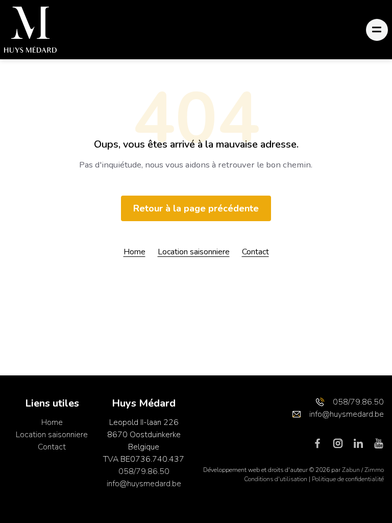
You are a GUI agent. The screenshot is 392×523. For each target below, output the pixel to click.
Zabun (351, 470)
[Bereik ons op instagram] (342, 442)
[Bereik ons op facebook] (321, 442)
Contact (255, 251)
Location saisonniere (194, 251)
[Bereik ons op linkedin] (362, 442)
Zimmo (374, 470)
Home (134, 251)
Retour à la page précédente (196, 208)
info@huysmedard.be (144, 483)
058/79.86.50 (143, 471)
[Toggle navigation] (377, 30)
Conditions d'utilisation (276, 479)
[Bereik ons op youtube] (379, 442)
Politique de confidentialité (348, 479)
